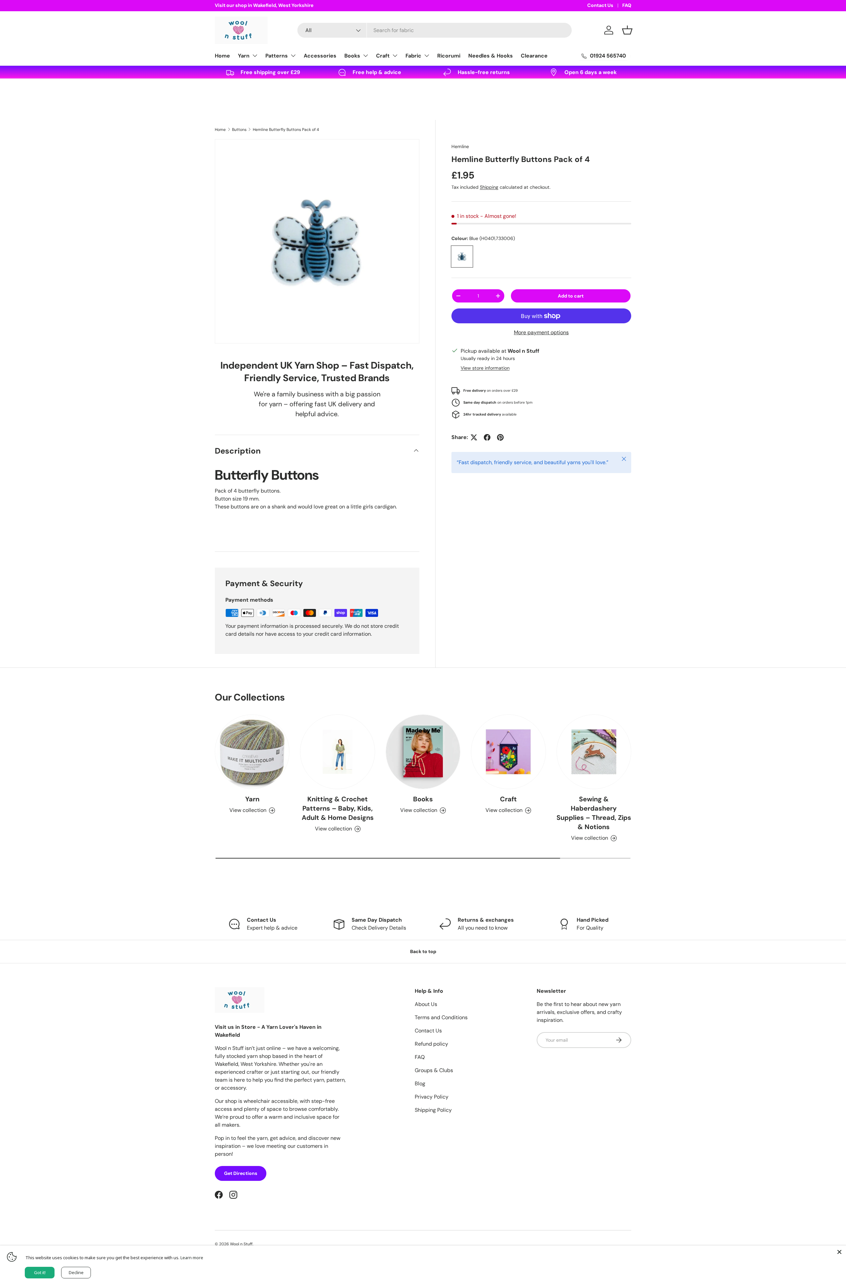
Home (222, 55)
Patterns (276, 55)
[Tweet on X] (474, 437)
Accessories (320, 55)
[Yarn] (252, 752)
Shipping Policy (433, 1109)
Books (352, 55)
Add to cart (571, 296)
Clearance (534, 55)
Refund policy (431, 1043)
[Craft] (508, 752)
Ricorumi (448, 55)
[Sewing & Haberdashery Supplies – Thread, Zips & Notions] (594, 752)
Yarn (244, 55)
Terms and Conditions (441, 1017)
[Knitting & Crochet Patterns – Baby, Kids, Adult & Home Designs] (337, 752)
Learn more (191, 1258)
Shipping (489, 187)
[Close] (839, 1252)
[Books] (423, 752)
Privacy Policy (431, 1096)
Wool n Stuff (241, 1244)
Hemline (460, 146)
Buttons (239, 129)
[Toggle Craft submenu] (395, 56)
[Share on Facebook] (487, 437)
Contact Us (600, 5)
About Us (426, 1004)
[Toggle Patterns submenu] (293, 56)
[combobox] (434, 30)
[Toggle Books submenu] (365, 56)
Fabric (413, 55)
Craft (383, 55)
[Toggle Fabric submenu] (427, 56)
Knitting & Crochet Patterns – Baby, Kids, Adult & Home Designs (338, 808)
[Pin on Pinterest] (500, 437)
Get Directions (240, 1173)
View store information (485, 368)
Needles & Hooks (490, 55)
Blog (420, 1083)
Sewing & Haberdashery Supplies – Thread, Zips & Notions (594, 813)
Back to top (423, 951)
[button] (627, 30)
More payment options (541, 332)
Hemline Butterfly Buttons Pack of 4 (286, 129)
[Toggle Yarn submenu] (255, 56)
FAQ (626, 5)
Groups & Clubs (434, 1070)
